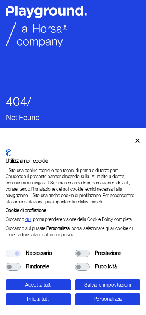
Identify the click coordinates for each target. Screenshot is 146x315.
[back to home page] (73, 29)
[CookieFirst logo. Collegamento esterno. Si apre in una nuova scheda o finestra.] (8, 152)
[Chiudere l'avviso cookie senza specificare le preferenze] (137, 141)
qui (28, 219)
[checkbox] (13, 253)
